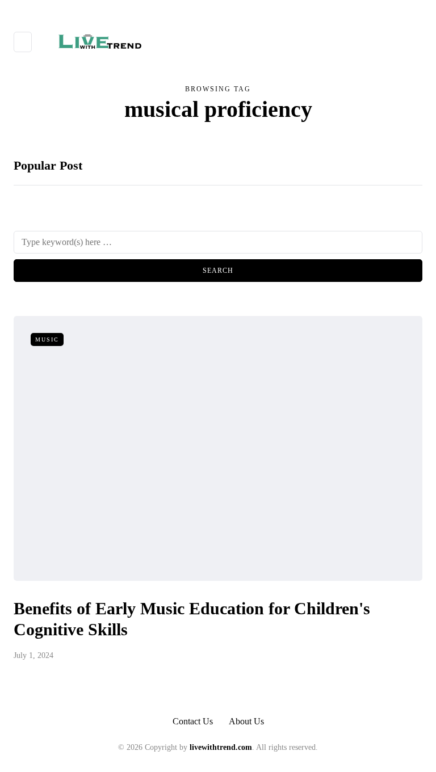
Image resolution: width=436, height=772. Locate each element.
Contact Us (193, 721)
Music (47, 339)
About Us (246, 721)
